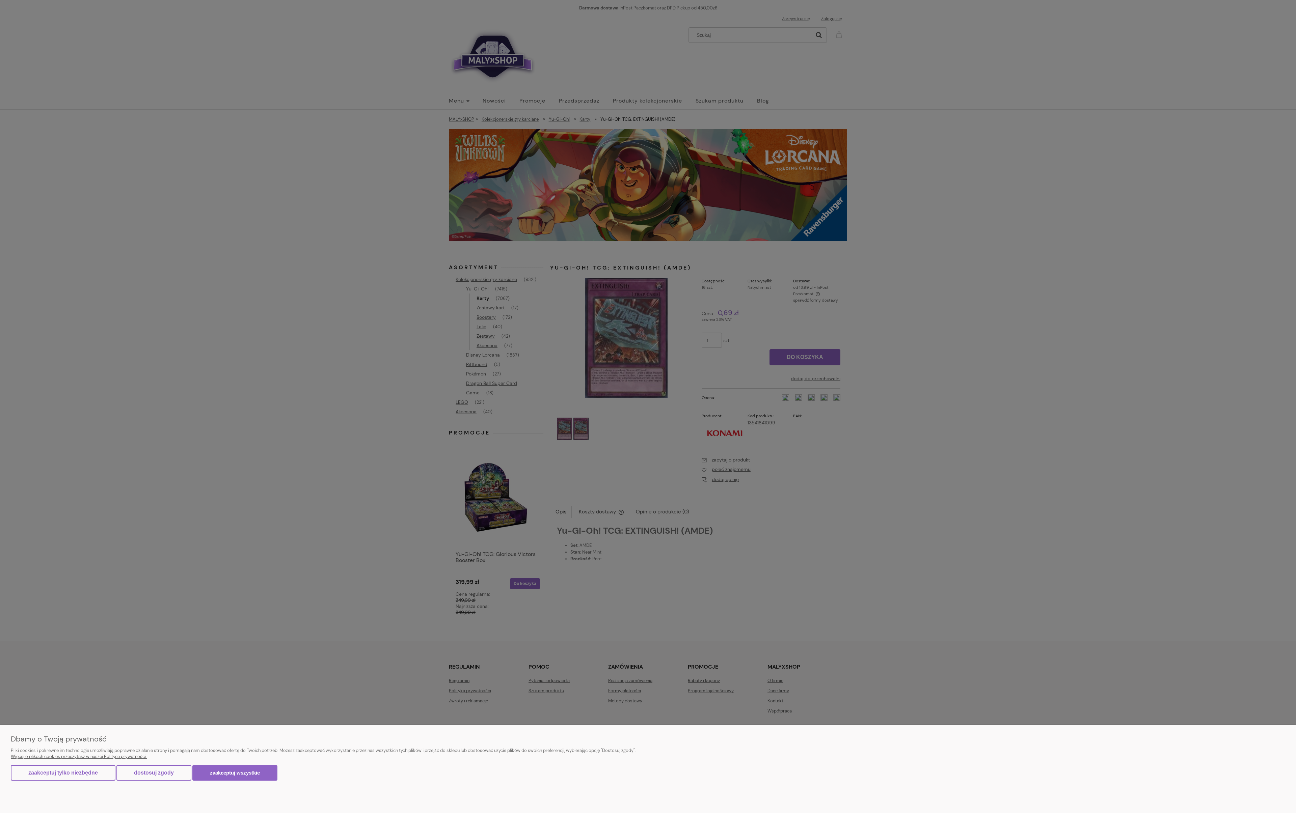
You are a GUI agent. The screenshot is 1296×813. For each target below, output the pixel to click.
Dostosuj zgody (154, 773)
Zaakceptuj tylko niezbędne (63, 773)
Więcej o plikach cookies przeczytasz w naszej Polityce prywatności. (79, 756)
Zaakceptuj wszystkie (235, 773)
